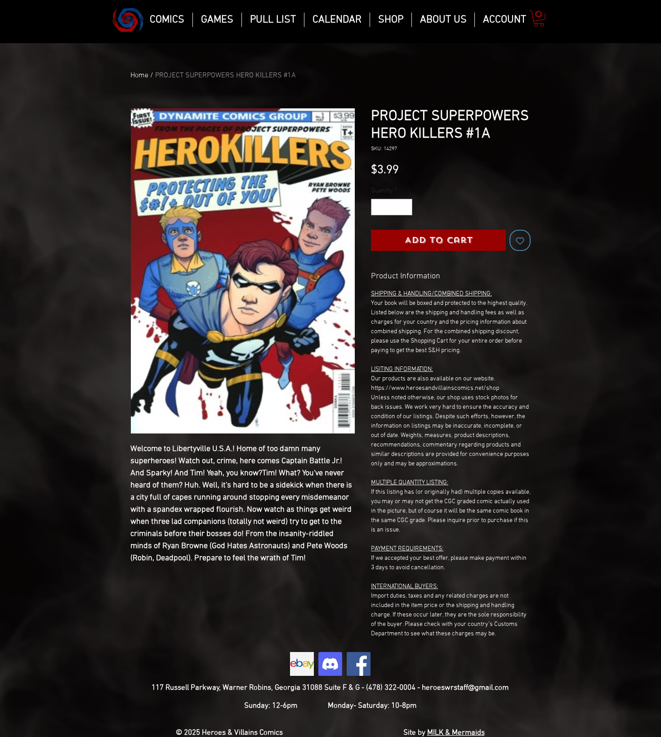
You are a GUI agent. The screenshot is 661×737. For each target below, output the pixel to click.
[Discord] (330, 664)
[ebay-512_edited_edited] (302, 664)
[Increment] (405, 207)
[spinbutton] (392, 207)
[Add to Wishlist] (520, 240)
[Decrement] (378, 207)
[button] (539, 18)
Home (139, 75)
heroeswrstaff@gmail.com (465, 687)
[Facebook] (359, 664)
